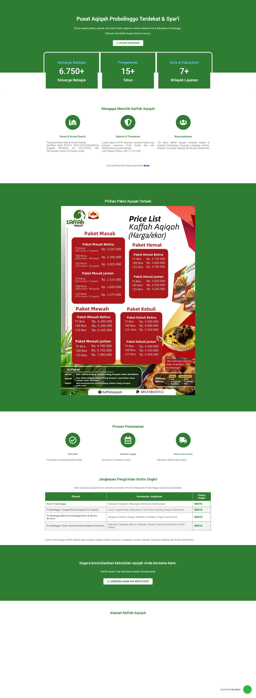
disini (147, 165)
